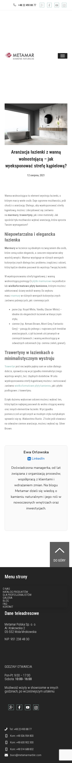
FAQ (5, 604)
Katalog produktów (15, 592)
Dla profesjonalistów (17, 595)
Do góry (60, 560)
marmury (15, 295)
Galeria (7, 597)
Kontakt (8, 606)
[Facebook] (49, 5)
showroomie (38, 687)
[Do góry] (59, 550)
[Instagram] (64, 5)
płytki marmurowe (42, 281)
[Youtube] (56, 5)
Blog (6, 600)
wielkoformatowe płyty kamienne (33, 385)
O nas (6, 588)
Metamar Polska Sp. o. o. (20, 624)
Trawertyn (10, 366)
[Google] (42, 5)
